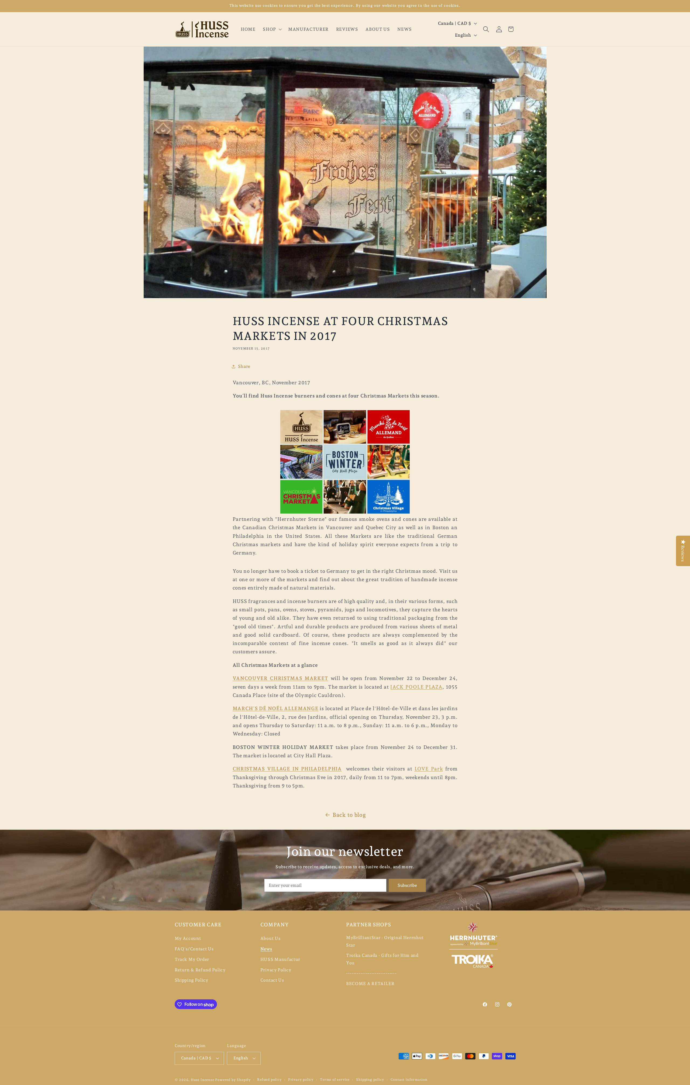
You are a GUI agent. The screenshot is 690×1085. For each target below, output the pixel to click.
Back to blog (349, 815)
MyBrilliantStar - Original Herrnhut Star (385, 941)
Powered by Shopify (233, 1080)
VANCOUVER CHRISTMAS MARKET (281, 678)
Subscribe (407, 885)
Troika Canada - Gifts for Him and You (382, 959)
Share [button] (244, 366)
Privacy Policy (275, 969)
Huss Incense (202, 1080)
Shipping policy (370, 1080)
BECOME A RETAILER (370, 983)
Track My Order (192, 959)
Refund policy (269, 1080)
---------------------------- (371, 973)
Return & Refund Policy (200, 969)
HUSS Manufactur (280, 959)
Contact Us (272, 980)
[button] (271, 29)
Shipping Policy (191, 980)
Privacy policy (300, 1080)
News (266, 948)
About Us (270, 938)
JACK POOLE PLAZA (416, 687)
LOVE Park (429, 769)
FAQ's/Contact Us (194, 948)
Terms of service (335, 1080)
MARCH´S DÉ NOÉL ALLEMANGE (276, 708)
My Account (188, 938)
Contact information (409, 1080)
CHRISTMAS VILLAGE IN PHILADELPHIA (287, 769)
